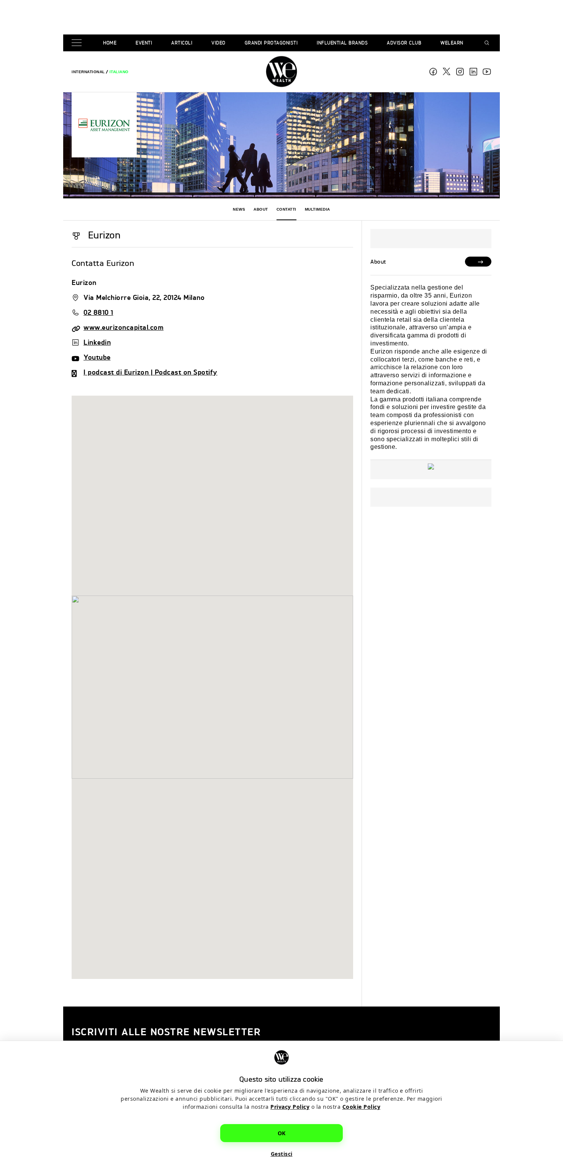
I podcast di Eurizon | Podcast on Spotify (150, 371)
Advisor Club (404, 43)
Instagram (460, 71)
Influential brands (342, 43)
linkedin (473, 71)
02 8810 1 (98, 312)
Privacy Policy (289, 1106)
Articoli (181, 43)
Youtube (97, 356)
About (261, 209)
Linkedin (97, 341)
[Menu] (78, 43)
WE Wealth (281, 71)
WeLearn (451, 43)
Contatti (286, 209)
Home (109, 43)
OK (282, 1133)
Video (218, 43)
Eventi (144, 43)
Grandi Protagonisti (271, 43)
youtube (486, 71)
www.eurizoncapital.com (123, 326)
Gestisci (282, 1153)
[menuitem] (88, 71)
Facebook (433, 71)
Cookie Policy (361, 1106)
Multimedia (317, 209)
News (239, 209)
